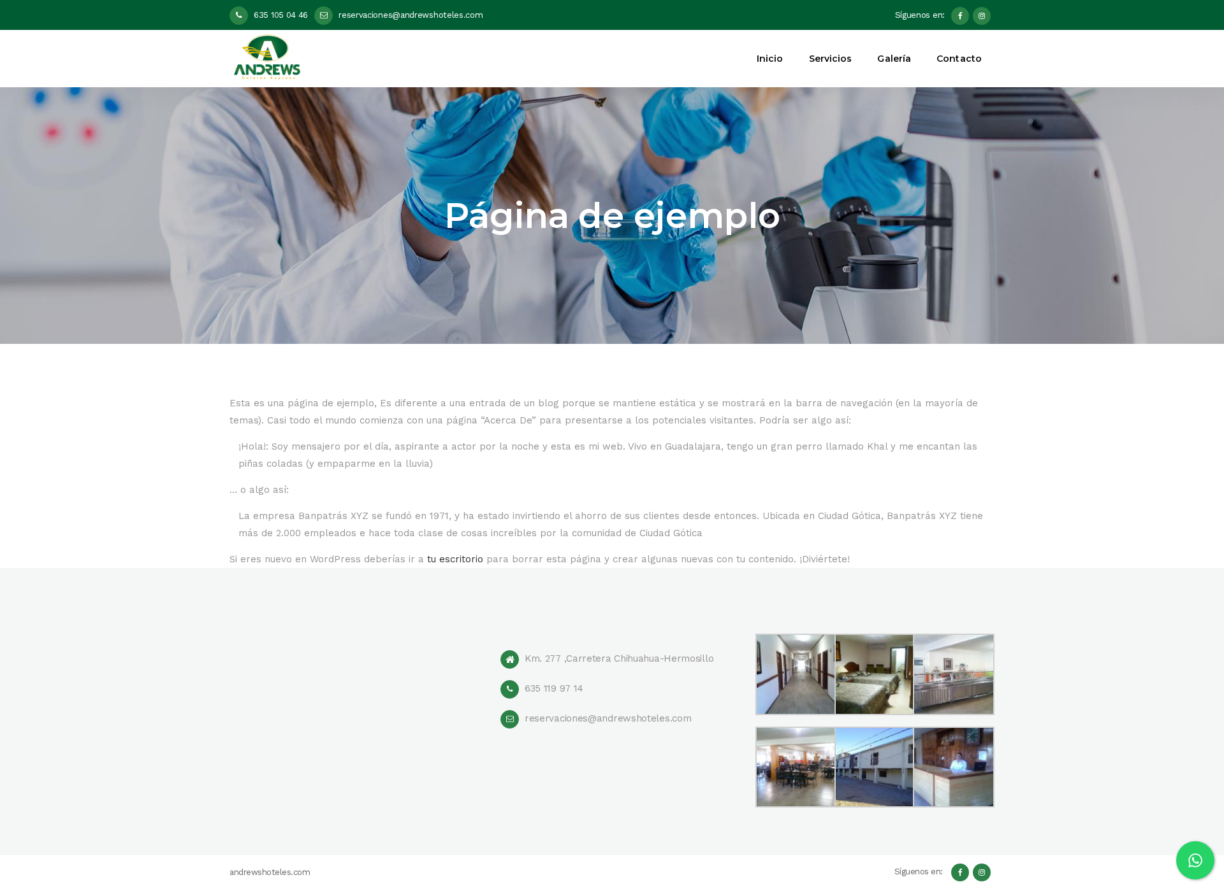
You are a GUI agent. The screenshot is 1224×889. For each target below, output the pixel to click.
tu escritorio (455, 559)
